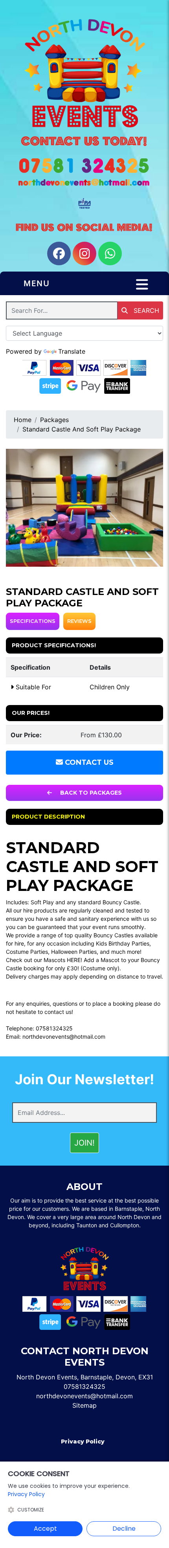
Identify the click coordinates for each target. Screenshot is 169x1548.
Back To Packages (90, 792)
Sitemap (84, 1405)
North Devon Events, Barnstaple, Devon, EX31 (85, 1377)
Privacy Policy (83, 1441)
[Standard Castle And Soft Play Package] (84, 508)
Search (145, 310)
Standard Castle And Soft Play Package (81, 429)
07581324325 (54, 1028)
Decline (124, 1528)
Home (22, 420)
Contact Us (88, 762)
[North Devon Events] (84, 73)
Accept (45, 1528)
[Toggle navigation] (142, 284)
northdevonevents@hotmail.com (63, 1036)
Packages (54, 420)
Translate (71, 351)
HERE (74, 960)
